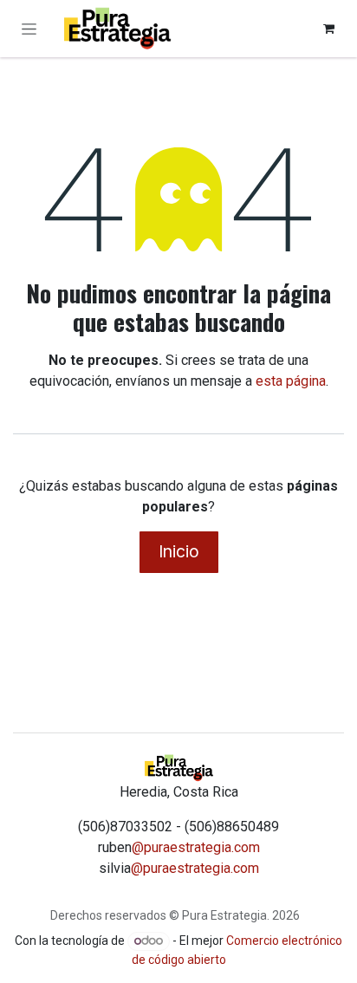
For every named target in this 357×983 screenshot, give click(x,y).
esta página (291, 381)
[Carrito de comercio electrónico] (328, 28)
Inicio (179, 551)
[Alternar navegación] (29, 29)
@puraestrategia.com (196, 847)
